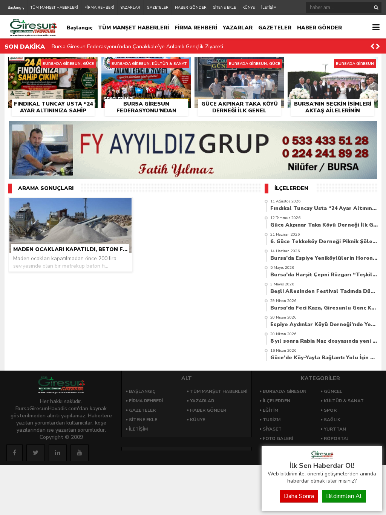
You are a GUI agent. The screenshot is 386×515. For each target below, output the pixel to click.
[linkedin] (58, 452)
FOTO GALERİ (278, 438)
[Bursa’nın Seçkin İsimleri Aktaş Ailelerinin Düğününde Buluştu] (333, 66)
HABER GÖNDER (191, 7)
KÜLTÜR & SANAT (344, 401)
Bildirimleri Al (344, 496)
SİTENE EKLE (224, 7)
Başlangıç (16, 7)
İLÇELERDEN (276, 401)
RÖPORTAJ (336, 438)
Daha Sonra (299, 496)
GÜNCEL (333, 391)
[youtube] (79, 452)
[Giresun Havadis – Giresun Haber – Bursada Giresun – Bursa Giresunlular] (322, 457)
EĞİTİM (270, 410)
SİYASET (272, 429)
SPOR (330, 410)
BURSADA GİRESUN (284, 391)
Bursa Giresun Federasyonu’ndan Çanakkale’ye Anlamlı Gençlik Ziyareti (137, 46)
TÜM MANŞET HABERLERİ (54, 7)
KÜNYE (248, 7)
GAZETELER (157, 7)
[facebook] (14, 452)
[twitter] (35, 452)
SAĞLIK (332, 420)
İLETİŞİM (269, 7)
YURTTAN (335, 429)
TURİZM (271, 420)
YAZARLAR (130, 7)
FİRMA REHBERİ (99, 7)
